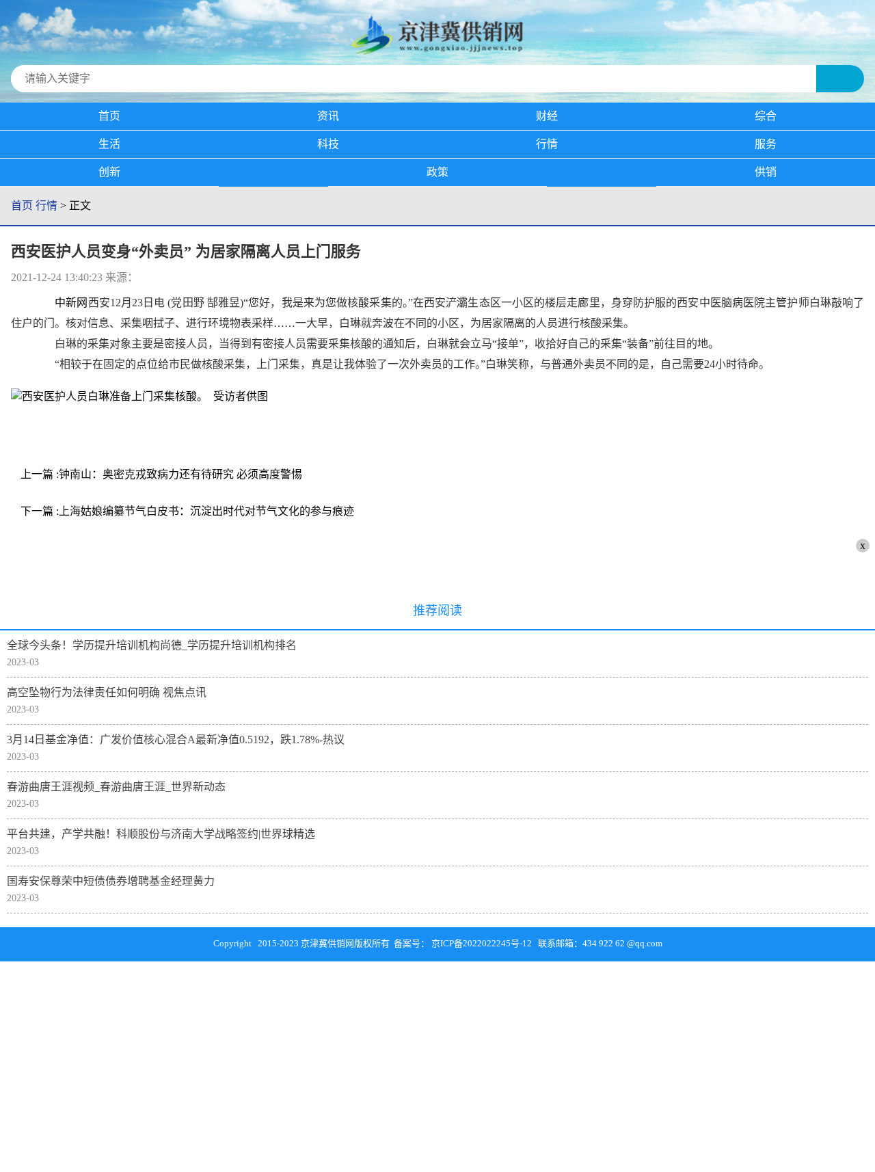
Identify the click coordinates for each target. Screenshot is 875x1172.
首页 (109, 116)
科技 (328, 144)
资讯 (328, 116)
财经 (547, 116)
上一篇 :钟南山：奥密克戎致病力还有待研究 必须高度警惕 (161, 474)
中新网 (71, 302)
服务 (766, 144)
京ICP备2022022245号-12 (481, 943)
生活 (109, 144)
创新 (109, 172)
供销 (766, 172)
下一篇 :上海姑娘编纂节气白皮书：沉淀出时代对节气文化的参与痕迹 (187, 511)
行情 (547, 144)
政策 (437, 172)
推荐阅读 (437, 610)
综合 (766, 116)
